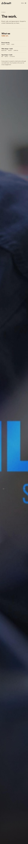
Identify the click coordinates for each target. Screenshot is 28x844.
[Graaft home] (6, 3)
